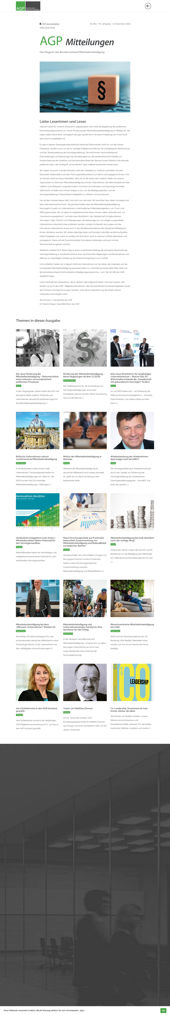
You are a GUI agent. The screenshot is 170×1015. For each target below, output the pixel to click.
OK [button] (163, 1011)
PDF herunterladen (50, 24)
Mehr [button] (82, 1010)
